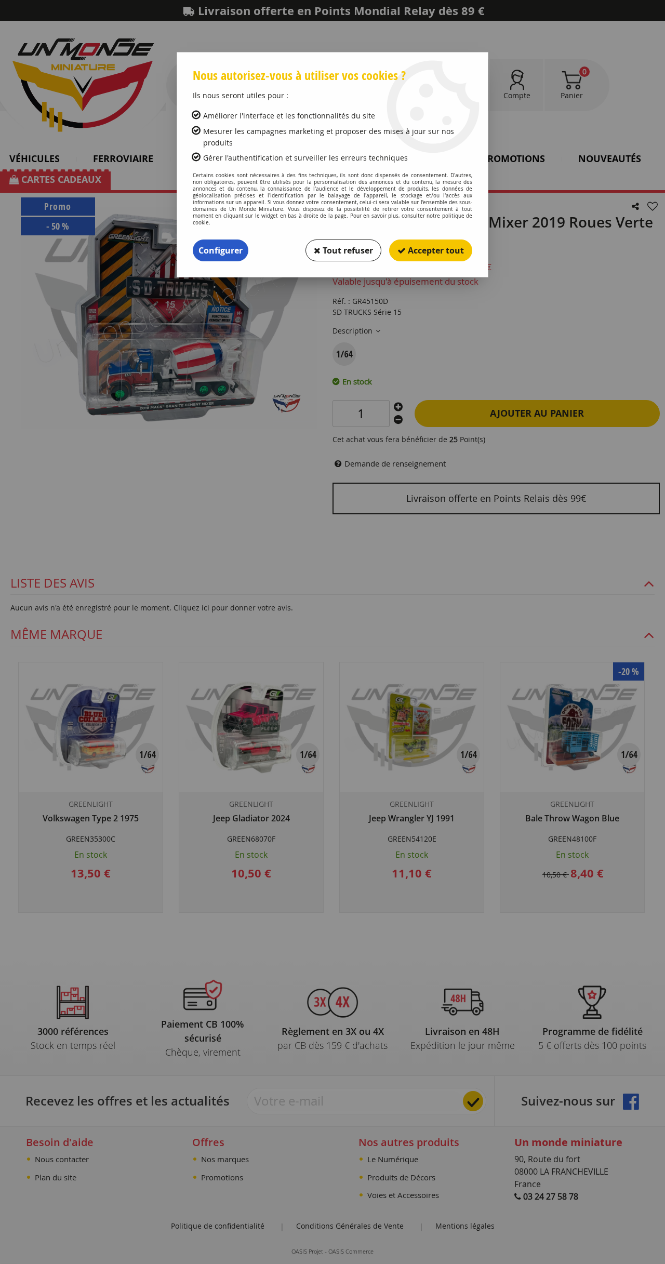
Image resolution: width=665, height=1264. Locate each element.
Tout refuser (347, 250)
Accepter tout (435, 250)
